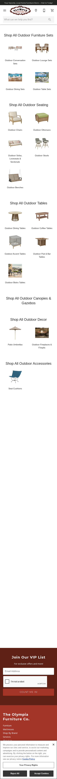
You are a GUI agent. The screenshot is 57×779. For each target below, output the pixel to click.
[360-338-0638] (44, 10)
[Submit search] (49, 19)
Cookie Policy (28, 759)
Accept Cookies (41, 773)
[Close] (53, 744)
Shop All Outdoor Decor (28, 319)
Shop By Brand (10, 733)
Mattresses (8, 729)
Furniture (7, 725)
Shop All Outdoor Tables (28, 203)
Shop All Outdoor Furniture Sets (28, 35)
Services (7, 736)
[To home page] (20, 10)
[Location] (35, 10)
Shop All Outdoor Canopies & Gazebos (28, 300)
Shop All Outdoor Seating (28, 105)
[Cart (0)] (52, 10)
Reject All (15, 773)
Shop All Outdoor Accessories (28, 363)
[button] (4, 10)
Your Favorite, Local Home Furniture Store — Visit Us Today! (28, 3)
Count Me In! (28, 692)
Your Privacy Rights (28, 765)
